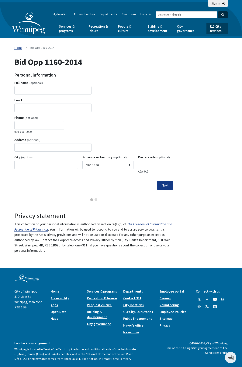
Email (18, 100)
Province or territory (104, 157)
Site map (166, 318)
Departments (108, 14)
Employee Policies (173, 312)
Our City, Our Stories (138, 312)
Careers (165, 298)
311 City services (215, 28)
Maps (54, 318)
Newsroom (129, 14)
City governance (186, 28)
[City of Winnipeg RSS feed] (207, 307)
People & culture (124, 28)
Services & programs (66, 28)
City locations (61, 14)
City (24, 157)
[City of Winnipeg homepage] (26, 281)
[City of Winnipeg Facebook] (207, 299)
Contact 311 (132, 298)
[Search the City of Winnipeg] (223, 14)
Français (145, 14)
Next (165, 185)
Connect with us (84, 14)
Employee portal (172, 291)
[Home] (28, 23)
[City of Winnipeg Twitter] (199, 299)
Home (18, 48)
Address (27, 140)
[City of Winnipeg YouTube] (215, 299)
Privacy (165, 325)
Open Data (58, 312)
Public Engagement (137, 318)
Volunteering (169, 305)
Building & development (157, 28)
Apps (54, 305)
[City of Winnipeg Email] (215, 307)
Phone (26, 117)
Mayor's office (133, 325)
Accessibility (60, 298)
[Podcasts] (199, 307)
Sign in (215, 3)
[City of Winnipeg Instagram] (223, 299)
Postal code (154, 157)
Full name (28, 83)
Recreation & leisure (98, 28)
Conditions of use (216, 353)
